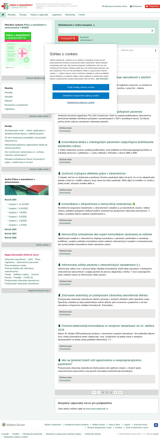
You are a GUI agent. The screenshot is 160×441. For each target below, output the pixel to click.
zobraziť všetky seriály (39, 169)
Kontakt (15, 434)
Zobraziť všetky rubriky (39, 116)
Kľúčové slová (127, 50)
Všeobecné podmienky (32, 434)
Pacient (8, 277)
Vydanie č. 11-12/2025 (19, 204)
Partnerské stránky (93, 434)
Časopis (23, 15)
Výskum (35, 274)
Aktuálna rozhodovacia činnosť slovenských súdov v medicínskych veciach (25, 160)
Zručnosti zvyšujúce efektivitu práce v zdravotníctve (94, 173)
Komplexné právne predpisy (77, 425)
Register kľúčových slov (38, 291)
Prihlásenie (137, 6)
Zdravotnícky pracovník (27, 262)
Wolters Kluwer (98, 425)
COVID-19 (28, 277)
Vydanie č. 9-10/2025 (18, 208)
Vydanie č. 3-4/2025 (18, 221)
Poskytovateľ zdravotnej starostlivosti (22, 283)
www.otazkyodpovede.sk (97, 409)
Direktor (118, 428)
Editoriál (8, 101)
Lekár (30, 259)
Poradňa (17, 277)
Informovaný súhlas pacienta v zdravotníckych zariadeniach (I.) (101, 264)
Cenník (82, 15)
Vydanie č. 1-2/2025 (18, 225)
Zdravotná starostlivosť (15, 259)
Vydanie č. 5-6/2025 (18, 217)
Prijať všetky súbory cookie (80, 87)
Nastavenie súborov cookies (16, 437)
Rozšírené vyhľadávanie (86, 38)
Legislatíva (57, 15)
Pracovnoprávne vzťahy (15, 265)
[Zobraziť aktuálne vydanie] (18, 51)
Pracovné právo (140, 425)
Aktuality (12, 15)
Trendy (8, 274)
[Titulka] (3, 14)
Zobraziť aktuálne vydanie (37, 78)
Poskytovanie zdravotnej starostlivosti (22, 280)
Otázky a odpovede (39, 15)
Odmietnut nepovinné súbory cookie (81, 95)
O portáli (5, 434)
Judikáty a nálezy (21, 274)
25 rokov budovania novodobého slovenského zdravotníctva (25, 139)
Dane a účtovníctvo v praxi (137, 428)
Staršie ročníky (42, 245)
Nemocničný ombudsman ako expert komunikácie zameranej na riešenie (107, 234)
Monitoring (70, 15)
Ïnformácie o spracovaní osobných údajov (63, 434)
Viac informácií (102, 79)
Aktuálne (9, 97)
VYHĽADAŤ (67, 38)
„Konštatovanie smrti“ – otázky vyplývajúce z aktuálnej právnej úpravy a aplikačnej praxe (25, 132)
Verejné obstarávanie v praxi (99, 428)
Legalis (127, 425)
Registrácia (154, 6)
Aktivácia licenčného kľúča (115, 6)
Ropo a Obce (114, 425)
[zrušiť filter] (152, 30)
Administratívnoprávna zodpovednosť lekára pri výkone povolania (26, 146)
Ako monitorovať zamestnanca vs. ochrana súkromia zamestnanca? (24, 153)
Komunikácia (65, 131)
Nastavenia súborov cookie (81, 102)
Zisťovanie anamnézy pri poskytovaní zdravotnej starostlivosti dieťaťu (105, 295)
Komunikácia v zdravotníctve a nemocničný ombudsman (97, 204)
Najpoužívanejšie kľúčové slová (22, 254)
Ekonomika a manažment (16, 105)
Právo (37, 259)
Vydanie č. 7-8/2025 (18, 212)
